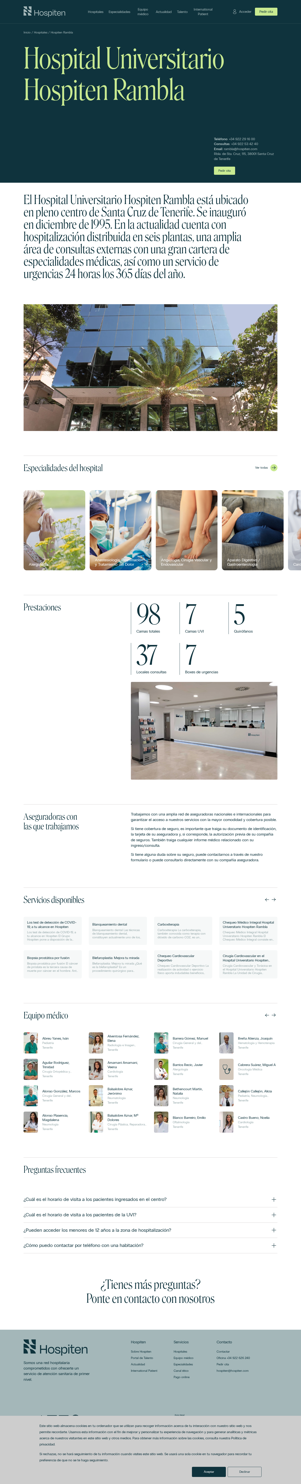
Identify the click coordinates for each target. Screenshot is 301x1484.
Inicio (27, 32)
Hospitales (40, 32)
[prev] (266, 899)
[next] (273, 899)
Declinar (244, 1472)
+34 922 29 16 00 (242, 139)
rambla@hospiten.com (240, 149)
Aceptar (209, 1472)
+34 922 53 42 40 (244, 144)
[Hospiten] (44, 11)
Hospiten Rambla (62, 32)
